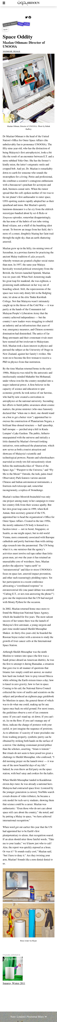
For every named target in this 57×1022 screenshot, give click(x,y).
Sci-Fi (5, 30)
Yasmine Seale (11, 51)
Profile (26, 24)
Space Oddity (18, 36)
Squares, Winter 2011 (14, 983)
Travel (20, 24)
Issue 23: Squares (10, 24)
